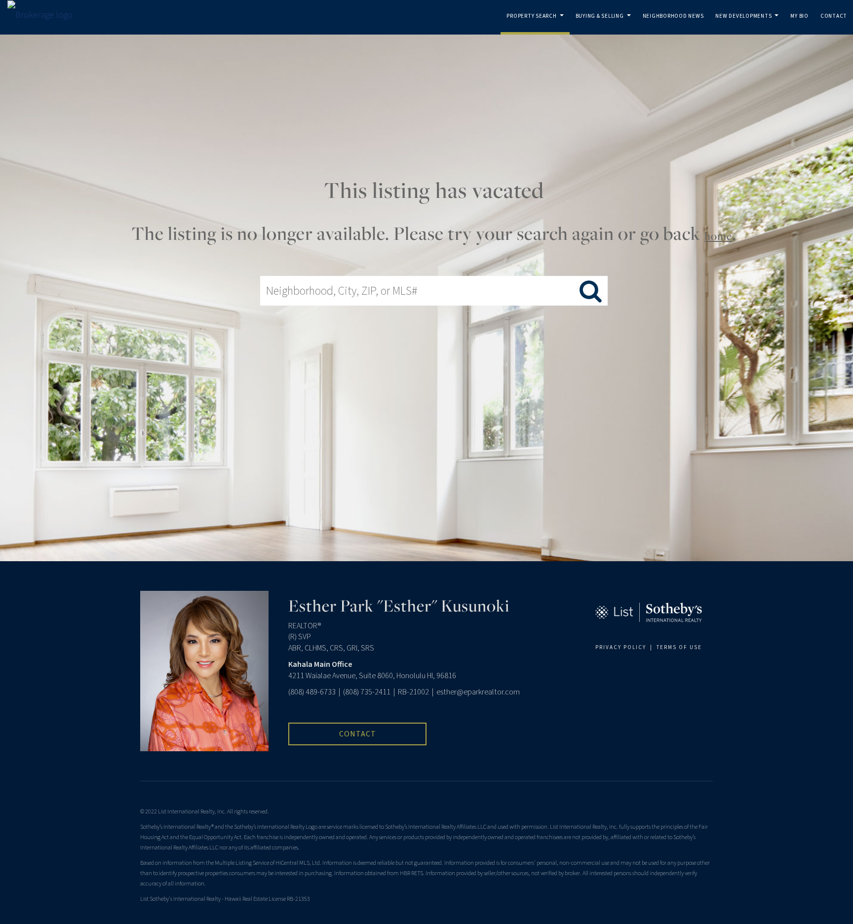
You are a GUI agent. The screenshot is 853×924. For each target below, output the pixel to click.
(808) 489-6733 (312, 692)
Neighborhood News (673, 16)
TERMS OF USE (679, 647)
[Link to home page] (44, 15)
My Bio (799, 16)
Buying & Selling (605, 23)
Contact (833, 16)
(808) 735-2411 (366, 692)
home (718, 236)
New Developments (748, 23)
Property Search (536, 23)
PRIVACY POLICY (620, 647)
